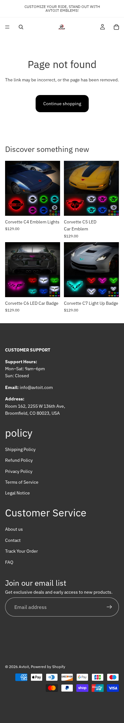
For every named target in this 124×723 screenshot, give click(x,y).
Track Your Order (21, 551)
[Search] (21, 27)
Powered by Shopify (48, 666)
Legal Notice (17, 493)
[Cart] (116, 27)
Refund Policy (19, 460)
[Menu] (7, 27)
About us (14, 529)
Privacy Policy (18, 471)
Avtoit (24, 666)
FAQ (9, 562)
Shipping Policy (20, 449)
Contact (13, 540)
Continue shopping (62, 103)
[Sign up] (109, 607)
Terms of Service (21, 482)
